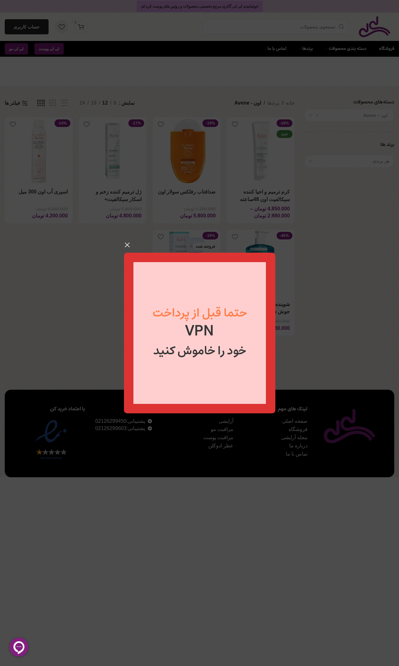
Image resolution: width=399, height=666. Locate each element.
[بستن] (127, 245)
